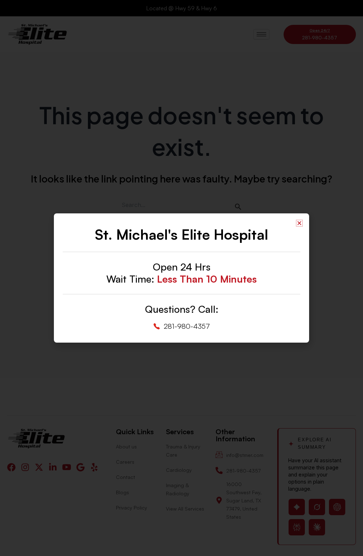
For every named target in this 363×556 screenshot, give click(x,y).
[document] (181, 278)
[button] (299, 223)
